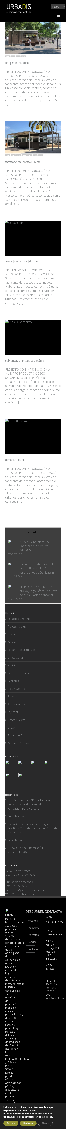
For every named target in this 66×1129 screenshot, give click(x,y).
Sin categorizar (16, 704)
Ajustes (45, 1123)
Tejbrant (12, 712)
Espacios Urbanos (19, 619)
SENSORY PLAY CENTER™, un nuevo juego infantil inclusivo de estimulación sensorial (39, 591)
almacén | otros (14, 460)
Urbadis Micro (16, 720)
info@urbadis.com (56, 998)
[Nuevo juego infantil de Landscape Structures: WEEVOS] (12, 542)
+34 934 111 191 (52, 982)
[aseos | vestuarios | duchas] (33, 238)
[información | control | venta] (33, 138)
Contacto (30, 949)
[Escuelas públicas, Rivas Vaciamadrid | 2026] (24, 766)
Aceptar (11, 1123)
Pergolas (13, 681)
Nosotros (30, 920)
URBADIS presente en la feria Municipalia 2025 (26, 850)
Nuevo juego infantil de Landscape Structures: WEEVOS (35, 546)
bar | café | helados (17, 63)
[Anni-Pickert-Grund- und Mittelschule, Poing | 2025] (37, 766)
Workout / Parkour (19, 743)
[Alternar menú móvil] (59, 17)
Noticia (11, 665)
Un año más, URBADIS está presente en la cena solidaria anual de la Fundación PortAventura (31, 804)
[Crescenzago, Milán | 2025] (24, 779)
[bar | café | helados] (33, 39)
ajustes (47, 1116)
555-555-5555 (24, 882)
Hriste (11, 634)
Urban (11, 727)
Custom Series (19, 735)
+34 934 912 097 (52, 989)
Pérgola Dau (15, 840)
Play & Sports (16, 689)
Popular (33, 532)
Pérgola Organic (17, 816)
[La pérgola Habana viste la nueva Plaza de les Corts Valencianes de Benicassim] (12, 564)
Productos (30, 927)
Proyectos (30, 935)
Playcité (12, 696)
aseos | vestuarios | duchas (21, 261)
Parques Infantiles (19, 673)
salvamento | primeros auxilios (24, 360)
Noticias (30, 942)
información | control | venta (23, 162)
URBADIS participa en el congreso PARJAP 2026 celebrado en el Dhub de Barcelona (32, 828)
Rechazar (28, 1123)
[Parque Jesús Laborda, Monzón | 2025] (11, 779)
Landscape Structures (21, 650)
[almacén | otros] (33, 436)
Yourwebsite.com (23, 894)
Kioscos (12, 642)
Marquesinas (15, 658)
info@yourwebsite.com (29, 890)
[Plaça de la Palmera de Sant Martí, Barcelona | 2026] (11, 766)
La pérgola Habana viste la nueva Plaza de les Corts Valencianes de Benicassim (37, 568)
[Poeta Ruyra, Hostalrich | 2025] (50, 766)
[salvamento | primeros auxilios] (33, 337)
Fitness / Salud (17, 626)
